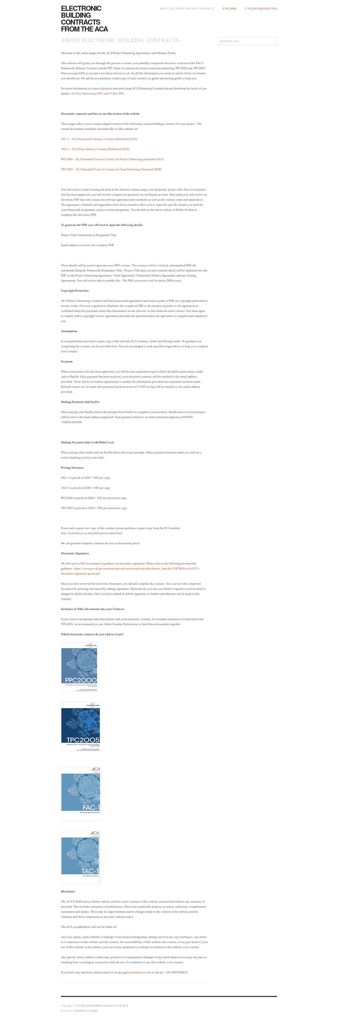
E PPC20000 (229, 8)
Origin (94, 1010)
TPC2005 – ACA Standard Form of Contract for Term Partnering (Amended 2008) (111, 169)
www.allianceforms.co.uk (114, 73)
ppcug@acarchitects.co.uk (134, 972)
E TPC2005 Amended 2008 (261, 8)
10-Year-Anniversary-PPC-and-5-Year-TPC (97, 93)
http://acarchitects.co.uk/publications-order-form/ (92, 533)
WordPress (79, 1010)
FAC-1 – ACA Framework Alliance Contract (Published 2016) (99, 139)
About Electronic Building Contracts (187, 8)
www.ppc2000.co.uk (80, 73)
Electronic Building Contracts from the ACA (84, 18)
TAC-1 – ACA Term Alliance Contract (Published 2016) (95, 149)
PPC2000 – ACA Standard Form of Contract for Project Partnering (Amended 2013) (112, 159)
